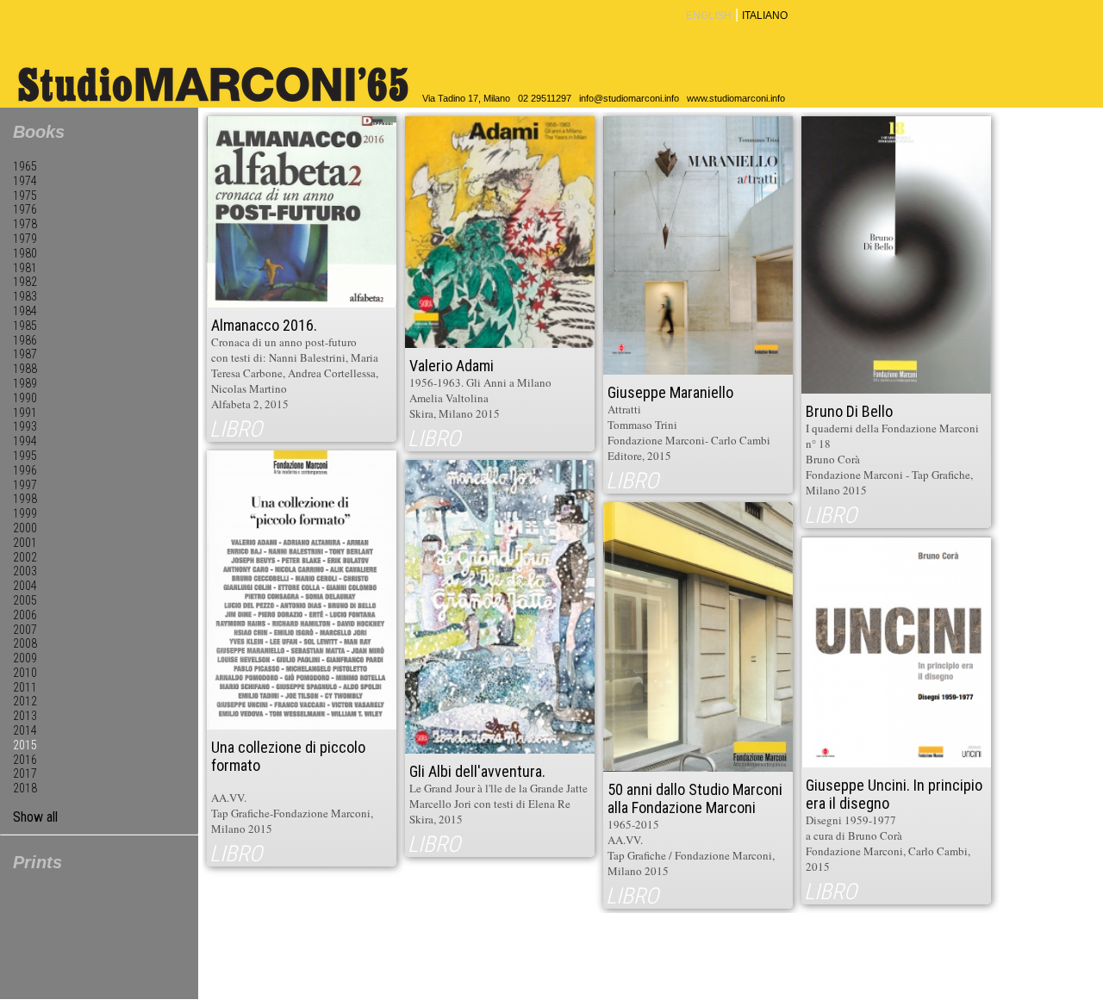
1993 (25, 426)
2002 (25, 557)
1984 (25, 311)
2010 (25, 673)
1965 (25, 166)
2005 (25, 600)
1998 (25, 499)
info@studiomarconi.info (629, 98)
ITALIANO (765, 15)
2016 (25, 760)
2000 (25, 528)
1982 (25, 282)
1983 (25, 296)
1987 (25, 354)
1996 (25, 470)
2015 (25, 745)
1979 (25, 238)
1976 (25, 209)
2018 (25, 788)
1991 (25, 412)
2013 (25, 716)
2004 (25, 586)
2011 (25, 687)
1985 (25, 325)
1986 (25, 340)
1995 (25, 456)
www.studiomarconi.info (736, 98)
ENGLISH (709, 15)
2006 (25, 615)
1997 (25, 485)
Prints (37, 862)
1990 (25, 398)
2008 (25, 643)
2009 (25, 658)
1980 (25, 253)
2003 (25, 571)
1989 (25, 383)
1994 (25, 441)
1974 (25, 181)
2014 (25, 730)
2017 (25, 773)
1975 (25, 195)
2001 (25, 543)
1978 (25, 224)
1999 (25, 513)
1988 (25, 369)
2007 (25, 630)
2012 (25, 701)
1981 (25, 268)
